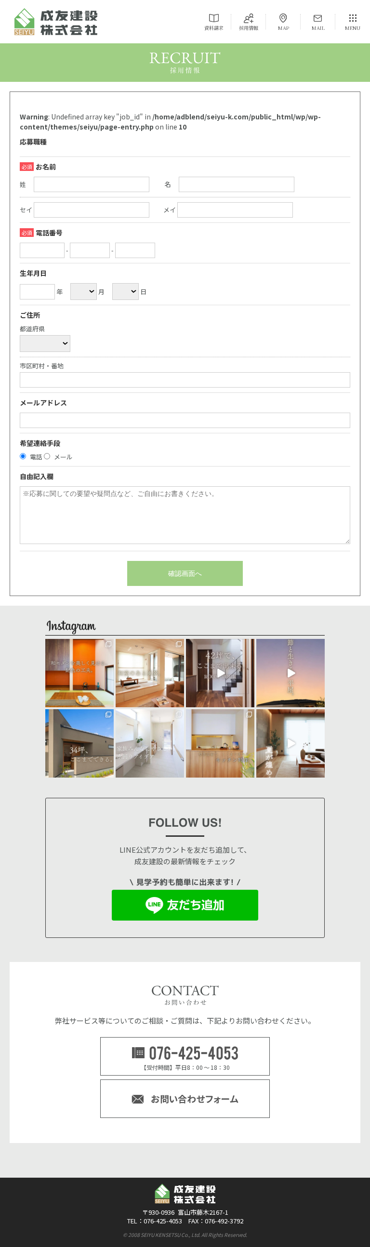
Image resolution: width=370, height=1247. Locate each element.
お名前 (46, 166)
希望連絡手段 (40, 443)
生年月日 (33, 273)
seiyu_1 (79, 646)
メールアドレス (43, 402)
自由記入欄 (36, 476)
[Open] (79, 673)
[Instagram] (108, 701)
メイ (169, 209)
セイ (26, 209)
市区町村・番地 (42, 366)
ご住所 (30, 315)
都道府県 (32, 329)
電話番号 (49, 232)
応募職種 (33, 141)
